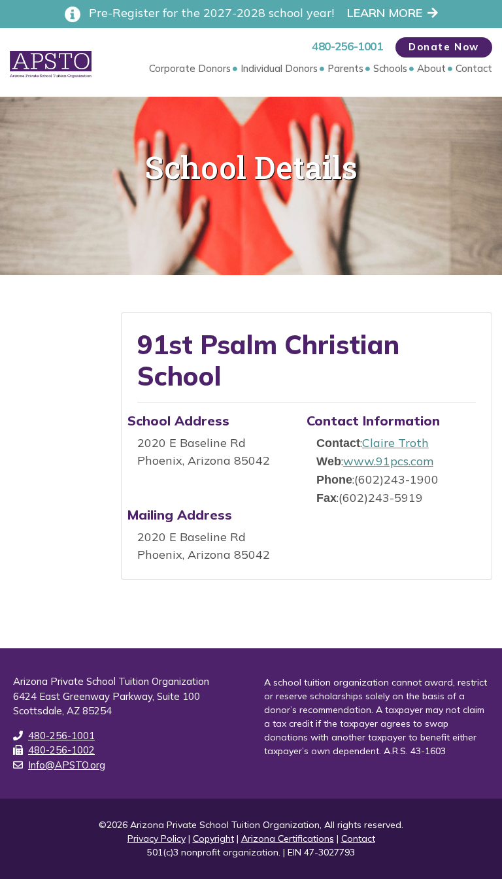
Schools (390, 68)
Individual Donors (279, 68)
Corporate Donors (190, 68)
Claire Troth (395, 442)
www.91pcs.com (388, 461)
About (431, 68)
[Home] (51, 64)
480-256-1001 (347, 46)
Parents (345, 68)
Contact (474, 68)
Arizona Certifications (287, 838)
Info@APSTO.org (66, 765)
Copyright (213, 838)
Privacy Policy (156, 838)
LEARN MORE (384, 12)
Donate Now (444, 47)
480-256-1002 (61, 750)
